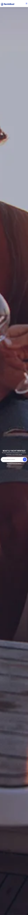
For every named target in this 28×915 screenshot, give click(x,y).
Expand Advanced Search (14, 463)
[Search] (25, 459)
